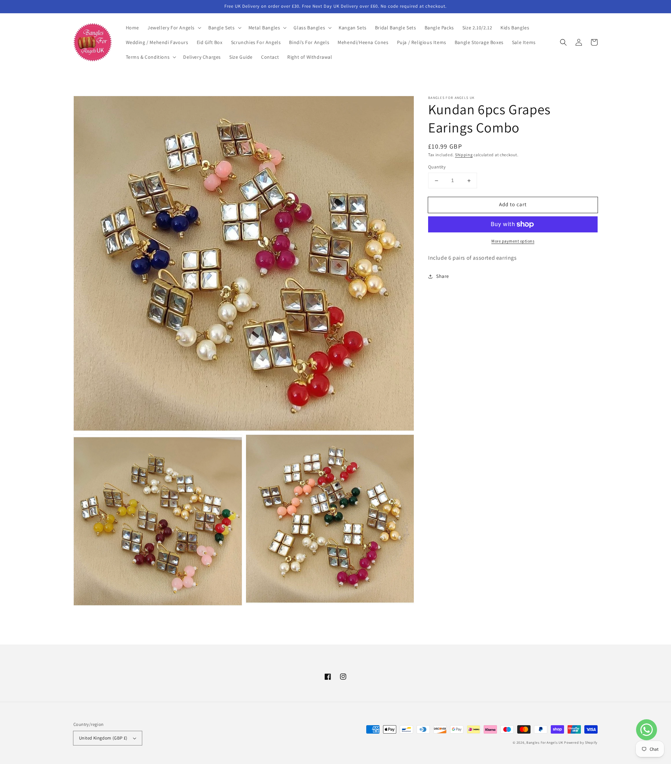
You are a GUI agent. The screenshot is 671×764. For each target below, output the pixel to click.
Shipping (464, 154)
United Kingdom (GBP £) (103, 738)
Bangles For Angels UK (545, 742)
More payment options (512, 241)
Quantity (437, 167)
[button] (173, 27)
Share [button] (442, 276)
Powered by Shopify (581, 742)
